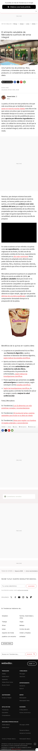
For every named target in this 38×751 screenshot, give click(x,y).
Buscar (29, 654)
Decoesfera (5, 712)
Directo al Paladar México (9, 738)
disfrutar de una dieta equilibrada (13, 296)
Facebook (15, 82)
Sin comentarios (8, 82)
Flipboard (21, 82)
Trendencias (5, 709)
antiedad (22, 636)
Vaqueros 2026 (19, 571)
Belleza (22, 625)
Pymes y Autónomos (25, 712)
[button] (12, 96)
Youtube (19, 597)
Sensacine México (24, 730)
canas (27, 24)
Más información (16, 749)
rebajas (22, 24)
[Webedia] (6, 664)
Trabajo (4, 622)
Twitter (18, 82)
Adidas (33, 24)
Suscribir (31, 586)
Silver (4, 625)
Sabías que (32, 426)
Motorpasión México (25, 738)
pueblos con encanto (9, 636)
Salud (9, 426)
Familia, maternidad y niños (26, 617)
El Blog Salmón (24, 709)
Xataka (4, 673)
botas (4, 629)
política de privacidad (23, 590)
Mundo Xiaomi (6, 685)
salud (15, 426)
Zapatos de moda (8, 633)
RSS (27, 597)
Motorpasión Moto (25, 700)
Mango (15, 24)
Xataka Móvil (5, 676)
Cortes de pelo (25, 629)
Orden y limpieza (25, 633)
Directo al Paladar (6, 697)
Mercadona (23, 426)
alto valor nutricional (20, 256)
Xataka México (6, 724)
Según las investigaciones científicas (16, 388)
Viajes (21, 622)
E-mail (24, 82)
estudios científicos (23, 385)
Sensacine (22, 685)
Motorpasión (23, 697)
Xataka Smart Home (7, 682)
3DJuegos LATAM (24, 724)
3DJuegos (22, 673)
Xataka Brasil (5, 727)
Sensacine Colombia (25, 733)
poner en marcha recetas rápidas (13, 108)
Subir (30, 663)
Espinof (22, 688)
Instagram (23, 597)
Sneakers (5, 616)
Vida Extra (22, 676)
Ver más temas (7, 643)
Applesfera (5, 679)
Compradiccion (6, 715)
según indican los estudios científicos (17, 358)
